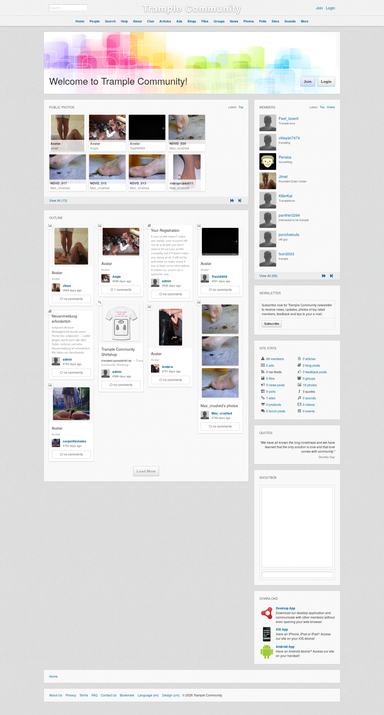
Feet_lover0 (289, 118)
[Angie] (105, 281)
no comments (73, 298)
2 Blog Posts (311, 365)
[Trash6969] (205, 281)
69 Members (275, 358)
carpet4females (74, 441)
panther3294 (289, 215)
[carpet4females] (56, 445)
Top (240, 107)
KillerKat (285, 195)
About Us (55, 695)
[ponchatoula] (267, 246)
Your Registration (165, 230)
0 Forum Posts (275, 411)
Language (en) (148, 695)
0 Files (270, 378)
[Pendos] (267, 168)
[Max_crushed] (205, 418)
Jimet (54, 148)
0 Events (309, 411)
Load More (146, 471)
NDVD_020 (178, 143)
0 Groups (309, 378)
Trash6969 (137, 148)
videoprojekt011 (182, 183)
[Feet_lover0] (267, 130)
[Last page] (239, 200)
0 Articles (309, 358)
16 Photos (310, 385)
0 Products (273, 404)
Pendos (285, 157)
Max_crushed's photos (219, 405)
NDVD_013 (138, 183)
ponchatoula (289, 234)
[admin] (155, 285)
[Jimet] (56, 290)
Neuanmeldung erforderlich (64, 318)
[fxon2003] (267, 265)
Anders (167, 366)
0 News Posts (275, 385)
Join (319, 7)
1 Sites (270, 398)
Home (53, 676)
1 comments (122, 289)
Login (330, 7)
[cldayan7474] (267, 149)
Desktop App (285, 608)
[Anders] (155, 371)
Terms (83, 695)
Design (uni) (171, 695)
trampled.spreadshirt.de (116, 360)
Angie (94, 148)
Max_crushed (179, 148)
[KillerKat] (267, 207)
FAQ (94, 695)
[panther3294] (267, 226)
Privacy (71, 695)
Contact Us (109, 695)
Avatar (55, 143)
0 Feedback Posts (315, 372)
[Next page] (232, 200)
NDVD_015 (98, 183)
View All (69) (268, 275)
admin (166, 281)
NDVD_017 (58, 183)
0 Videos (309, 404)
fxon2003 (286, 253)
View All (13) (58, 200)
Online (331, 107)
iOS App (282, 629)
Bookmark (127, 695)
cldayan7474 (289, 137)
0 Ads (270, 365)
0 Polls (271, 391)
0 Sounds (309, 398)
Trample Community (192, 8)
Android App (285, 646)
